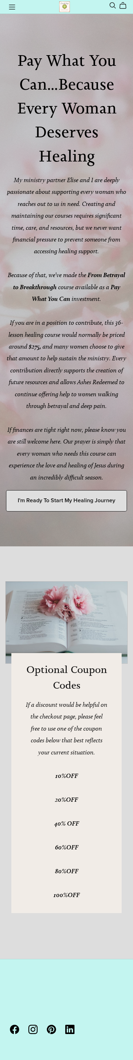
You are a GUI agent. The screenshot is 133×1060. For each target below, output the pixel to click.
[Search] (113, 5)
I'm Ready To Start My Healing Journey (66, 500)
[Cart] (125, 5)
